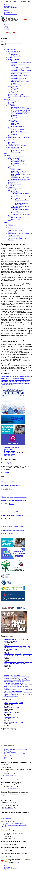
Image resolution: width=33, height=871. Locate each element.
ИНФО (6, 222)
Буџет (9, 166)
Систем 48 (11, 185)
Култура (6, 141)
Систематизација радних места (20, 85)
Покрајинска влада (10, 752)
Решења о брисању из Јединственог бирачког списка (20, 213)
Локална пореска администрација (18, 181)
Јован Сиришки (6, 818)
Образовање (11, 105)
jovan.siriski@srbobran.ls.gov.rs (14, 823)
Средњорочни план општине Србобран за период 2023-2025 (20, 178)
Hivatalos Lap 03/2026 (12, 707)
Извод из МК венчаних (18, 161)
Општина (7, 99)
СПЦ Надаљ (15, 125)
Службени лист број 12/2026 (14, 703)
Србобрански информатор (15, 237)
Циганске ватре (16, 152)
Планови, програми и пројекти (20, 171)
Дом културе (11, 142)
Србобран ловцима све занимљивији (12, 530)
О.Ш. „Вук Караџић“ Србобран (20, 112)
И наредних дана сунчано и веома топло (13, 500)
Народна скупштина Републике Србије (16, 749)
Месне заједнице (13, 86)
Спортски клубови (17, 131)
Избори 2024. (15, 192)
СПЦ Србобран (16, 121)
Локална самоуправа (10, 49)
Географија (11, 104)
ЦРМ (9, 221)
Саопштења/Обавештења (15, 229)
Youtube (6, 29)
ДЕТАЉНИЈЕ (5, 472)
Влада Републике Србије (11, 751)
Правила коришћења (10, 7)
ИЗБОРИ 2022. (15, 198)
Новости (11, 489)
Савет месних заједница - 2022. (20, 197)
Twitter (6, 26)
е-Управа (7, 155)
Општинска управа (13, 59)
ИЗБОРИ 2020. (15, 208)
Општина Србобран (7, 463)
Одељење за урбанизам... (15, 189)
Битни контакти (9, 6)
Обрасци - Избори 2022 (22, 206)
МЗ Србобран (15, 88)
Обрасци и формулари (18, 173)
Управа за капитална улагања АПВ (14, 754)
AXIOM (17, 862)
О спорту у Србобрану (18, 129)
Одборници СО (16, 56)
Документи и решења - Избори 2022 (22, 204)
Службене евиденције (14, 184)
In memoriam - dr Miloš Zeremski (11, 485)
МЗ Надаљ (14, 91)
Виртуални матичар (14, 158)
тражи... (3, 44)
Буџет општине (8, 449)
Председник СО (16, 54)
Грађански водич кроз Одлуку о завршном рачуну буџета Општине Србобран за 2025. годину (18, 655)
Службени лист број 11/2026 (14, 717)
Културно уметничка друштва (17, 145)
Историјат (11, 102)
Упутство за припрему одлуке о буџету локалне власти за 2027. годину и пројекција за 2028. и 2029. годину (17, 647)
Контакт (6, 4)
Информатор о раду (14, 182)
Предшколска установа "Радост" (21, 107)
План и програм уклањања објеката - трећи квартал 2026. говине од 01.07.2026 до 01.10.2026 (18, 663)
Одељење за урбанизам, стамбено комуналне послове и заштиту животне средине (21, 72)
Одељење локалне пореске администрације (19, 79)
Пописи (10, 216)
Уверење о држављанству (18, 165)
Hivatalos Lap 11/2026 (12, 712)
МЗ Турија (14, 89)
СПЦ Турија (15, 123)
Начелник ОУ (15, 61)
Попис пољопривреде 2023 (19, 217)
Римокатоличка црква (17, 126)
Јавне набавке (12, 187)
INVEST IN (7, 153)
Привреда (11, 136)
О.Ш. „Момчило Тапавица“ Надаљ (21, 109)
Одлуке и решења (16, 169)
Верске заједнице (13, 120)
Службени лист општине (15, 157)
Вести (9, 224)
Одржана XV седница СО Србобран (12, 515)
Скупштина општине (14, 53)
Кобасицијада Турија (17, 150)
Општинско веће (13, 57)
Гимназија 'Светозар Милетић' (20, 117)
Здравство (11, 118)
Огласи (10, 232)
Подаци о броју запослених (16, 94)
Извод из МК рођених (18, 160)
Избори (10, 190)
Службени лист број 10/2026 (14, 722)
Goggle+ (6, 28)
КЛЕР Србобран (13, 93)
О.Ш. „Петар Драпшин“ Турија (20, 110)
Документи (11, 168)
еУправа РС (7, 755)
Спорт (10, 128)
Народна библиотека (14, 144)
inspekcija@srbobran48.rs (12, 788)
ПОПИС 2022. (15, 219)
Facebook (7, 25)
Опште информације (14, 101)
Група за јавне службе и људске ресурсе (22, 68)
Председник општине (14, 51)
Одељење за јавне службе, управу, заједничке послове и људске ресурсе (21, 64)
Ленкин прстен (15, 149)
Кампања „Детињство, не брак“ (13, 759)
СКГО (6, 757)
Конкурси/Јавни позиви (15, 230)
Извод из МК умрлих (17, 163)
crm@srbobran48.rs (10, 775)
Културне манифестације (15, 147)
